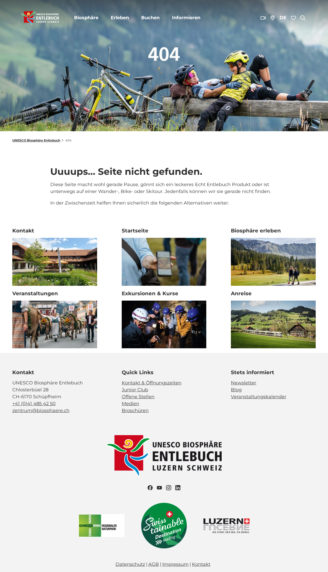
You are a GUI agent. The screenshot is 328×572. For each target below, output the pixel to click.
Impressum (175, 564)
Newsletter (243, 383)
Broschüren (135, 410)
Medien (130, 403)
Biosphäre (86, 18)
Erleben (120, 18)
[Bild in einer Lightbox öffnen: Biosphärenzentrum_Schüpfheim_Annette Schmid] (54, 262)
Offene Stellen (138, 397)
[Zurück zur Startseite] (40, 18)
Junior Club (135, 390)
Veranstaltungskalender (258, 397)
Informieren (186, 18)
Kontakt (201, 564)
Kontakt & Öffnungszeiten (151, 383)
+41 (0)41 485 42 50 (34, 403)
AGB (153, 564)
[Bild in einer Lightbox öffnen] (164, 455)
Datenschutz (130, 564)
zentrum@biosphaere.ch (40, 410)
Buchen (150, 18)
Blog (236, 390)
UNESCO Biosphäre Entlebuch (36, 140)
